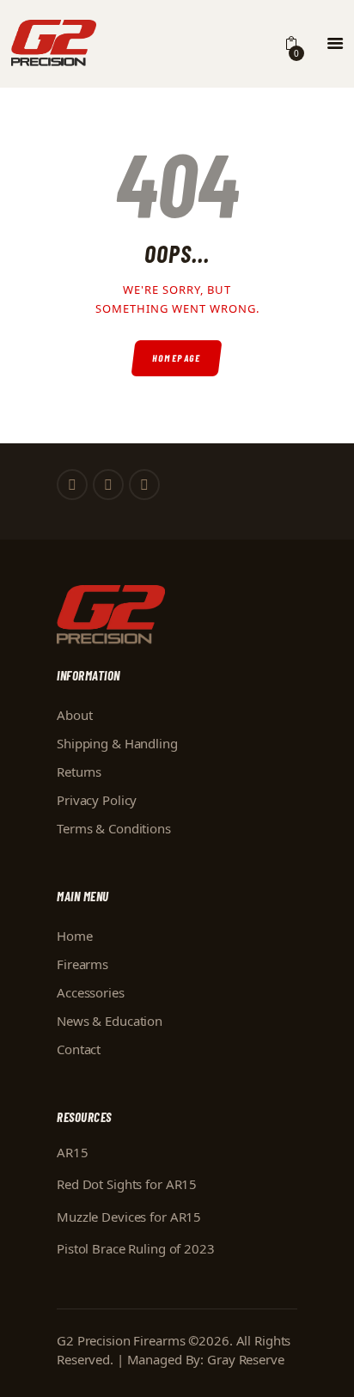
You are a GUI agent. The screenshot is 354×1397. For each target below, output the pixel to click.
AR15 (72, 1152)
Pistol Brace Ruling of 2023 (136, 1248)
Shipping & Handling (117, 743)
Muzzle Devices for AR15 (129, 1216)
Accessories (91, 992)
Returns (79, 771)
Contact (79, 1049)
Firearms (82, 964)
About (74, 714)
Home (75, 935)
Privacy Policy (97, 799)
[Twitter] (108, 484)
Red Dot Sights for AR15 (127, 1184)
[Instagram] (144, 484)
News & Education (109, 1020)
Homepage (177, 357)
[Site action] (335, 44)
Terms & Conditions (114, 828)
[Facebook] (72, 484)
